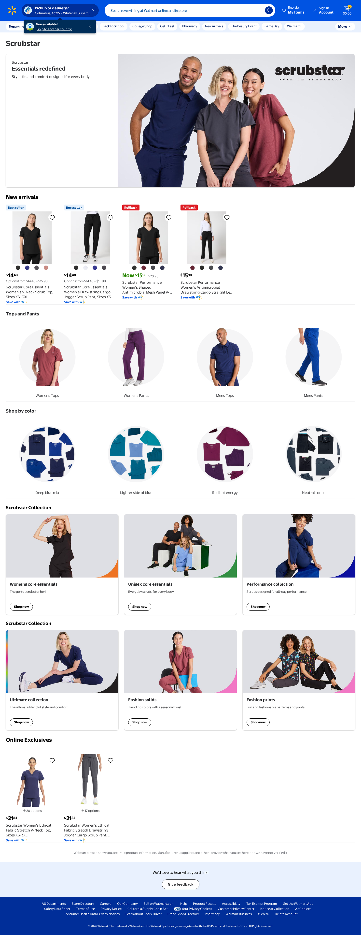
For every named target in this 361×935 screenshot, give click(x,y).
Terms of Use (85, 909)
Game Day (271, 26)
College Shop (142, 26)
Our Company (127, 903)
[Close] (91, 27)
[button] (293, 10)
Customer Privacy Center (236, 909)
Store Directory (83, 903)
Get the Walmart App (298, 903)
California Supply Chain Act (147, 909)
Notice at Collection (274, 909)
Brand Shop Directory (183, 914)
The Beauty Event (244, 26)
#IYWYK (263, 914)
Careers (105, 903)
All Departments (54, 903)
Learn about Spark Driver (143, 914)
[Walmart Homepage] (12, 10)
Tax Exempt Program (261, 903)
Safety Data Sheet (57, 909)
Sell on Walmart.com (159, 903)
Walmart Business (239, 914)
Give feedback (181, 884)
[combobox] (190, 10)
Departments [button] (19, 26)
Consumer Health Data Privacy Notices (92, 914)
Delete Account (286, 914)
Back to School (114, 26)
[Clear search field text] (258, 10)
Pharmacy (189, 26)
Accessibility (231, 903)
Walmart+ (294, 26)
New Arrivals (214, 26)
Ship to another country (54, 29)
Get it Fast (167, 26)
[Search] (269, 10)
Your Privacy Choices (197, 909)
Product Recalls (204, 903)
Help (183, 903)
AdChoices (303, 909)
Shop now (21, 606)
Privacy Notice (111, 909)
